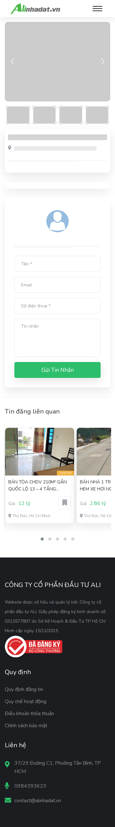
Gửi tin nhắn (58, 370)
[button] (42, 539)
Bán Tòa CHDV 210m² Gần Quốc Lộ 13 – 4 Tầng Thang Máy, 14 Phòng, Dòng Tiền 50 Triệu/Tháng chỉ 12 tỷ (39, 486)
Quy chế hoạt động (25, 701)
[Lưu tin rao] (64, 502)
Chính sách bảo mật (26, 725)
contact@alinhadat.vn (37, 800)
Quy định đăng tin (24, 689)
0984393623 (30, 786)
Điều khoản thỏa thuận (29, 713)
